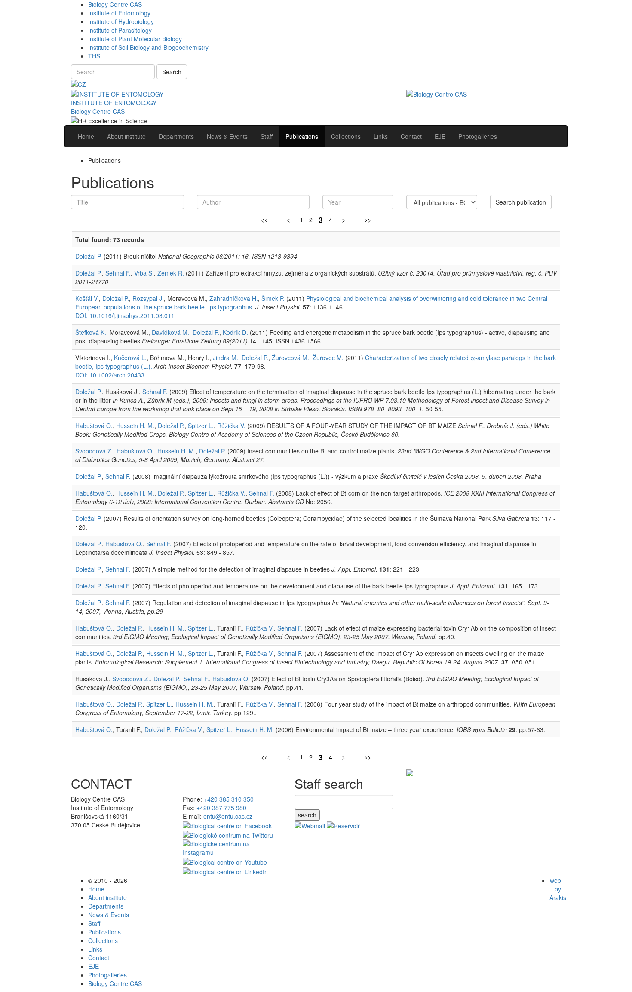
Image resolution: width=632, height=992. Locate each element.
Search (171, 71)
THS (94, 56)
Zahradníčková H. (233, 298)
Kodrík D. (235, 332)
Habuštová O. (94, 425)
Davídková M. (170, 332)
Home (96, 889)
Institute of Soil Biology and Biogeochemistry (148, 47)
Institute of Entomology (119, 13)
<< (264, 219)
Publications (104, 932)
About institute (107, 897)
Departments (105, 906)
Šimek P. (273, 298)
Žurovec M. (328, 357)
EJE (93, 966)
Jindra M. (225, 357)
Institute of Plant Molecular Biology (135, 38)
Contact (98, 957)
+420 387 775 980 (221, 807)
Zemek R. (170, 273)
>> (367, 219)
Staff (94, 923)
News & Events (108, 914)
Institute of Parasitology (120, 30)
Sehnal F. (118, 273)
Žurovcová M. (290, 357)
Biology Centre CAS (115, 4)
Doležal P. (88, 256)
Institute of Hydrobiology (121, 21)
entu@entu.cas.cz (227, 816)
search (307, 815)
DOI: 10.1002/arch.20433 (109, 374)
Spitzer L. (201, 425)
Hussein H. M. (135, 425)
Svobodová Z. (94, 451)
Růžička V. (231, 425)
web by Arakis (557, 889)
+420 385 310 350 (229, 799)
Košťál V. (87, 298)
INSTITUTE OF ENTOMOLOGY (113, 102)
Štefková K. (90, 332)
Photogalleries (107, 975)
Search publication (521, 202)
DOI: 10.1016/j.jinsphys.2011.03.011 (125, 315)
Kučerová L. (130, 357)
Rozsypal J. (148, 298)
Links (95, 949)
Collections (103, 940)
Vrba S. (144, 273)
